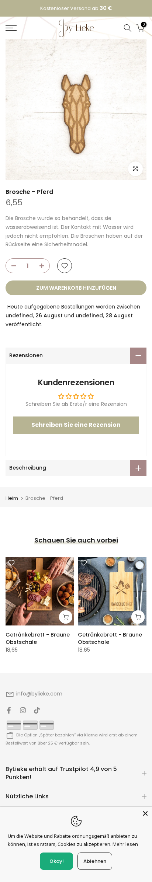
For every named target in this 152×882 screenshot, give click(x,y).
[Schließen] (145, 813)
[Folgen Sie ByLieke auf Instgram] (23, 710)
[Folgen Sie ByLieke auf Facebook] (9, 710)
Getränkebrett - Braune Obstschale (38, 638)
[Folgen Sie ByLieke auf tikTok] (37, 710)
